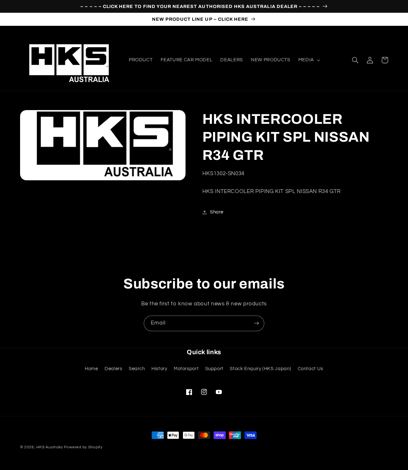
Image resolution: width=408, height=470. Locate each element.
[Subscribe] (256, 323)
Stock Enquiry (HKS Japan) (260, 368)
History (159, 368)
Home (91, 368)
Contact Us (310, 368)
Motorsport (186, 368)
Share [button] (216, 212)
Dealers (113, 368)
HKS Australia (49, 447)
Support (214, 368)
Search (137, 368)
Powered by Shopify (83, 447)
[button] (308, 60)
